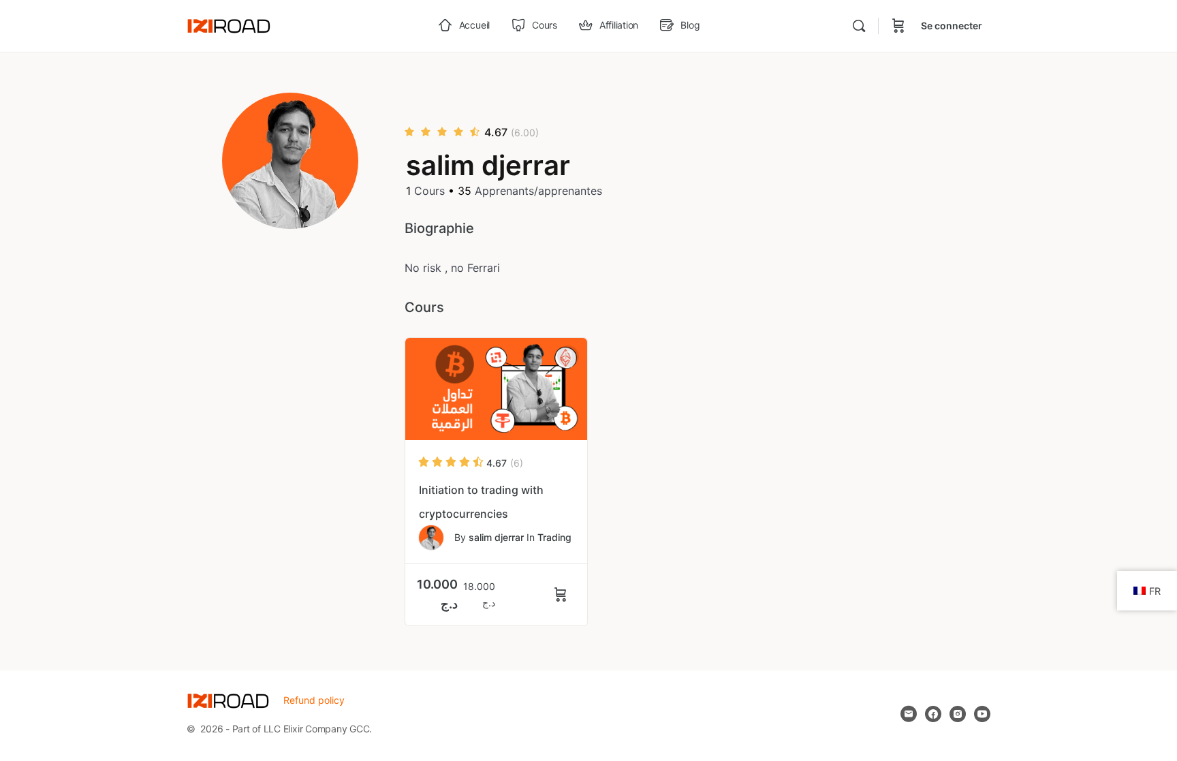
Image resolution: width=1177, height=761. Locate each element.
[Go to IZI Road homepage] (229, 25)
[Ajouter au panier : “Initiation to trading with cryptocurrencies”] (563, 595)
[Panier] (898, 26)
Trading (554, 537)
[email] (908, 714)
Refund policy (314, 700)
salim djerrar (496, 537)
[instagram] (958, 714)
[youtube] (982, 714)
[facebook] (933, 714)
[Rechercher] (859, 26)
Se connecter (951, 25)
